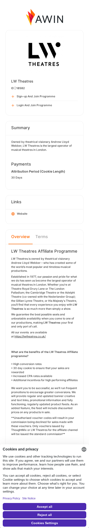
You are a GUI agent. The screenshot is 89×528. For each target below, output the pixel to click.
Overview (20, 236)
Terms (41, 236)
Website (22, 213)
